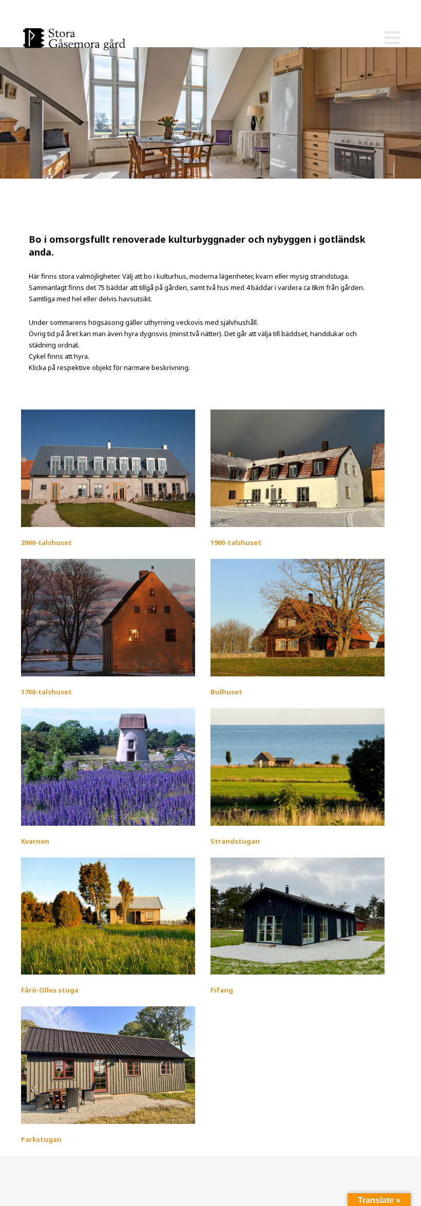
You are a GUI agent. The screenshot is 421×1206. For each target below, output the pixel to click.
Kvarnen (35, 841)
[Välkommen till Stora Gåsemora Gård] (86, 38)
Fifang (221, 990)
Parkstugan (41, 1139)
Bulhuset (226, 691)
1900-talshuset (235, 542)
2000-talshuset (46, 542)
